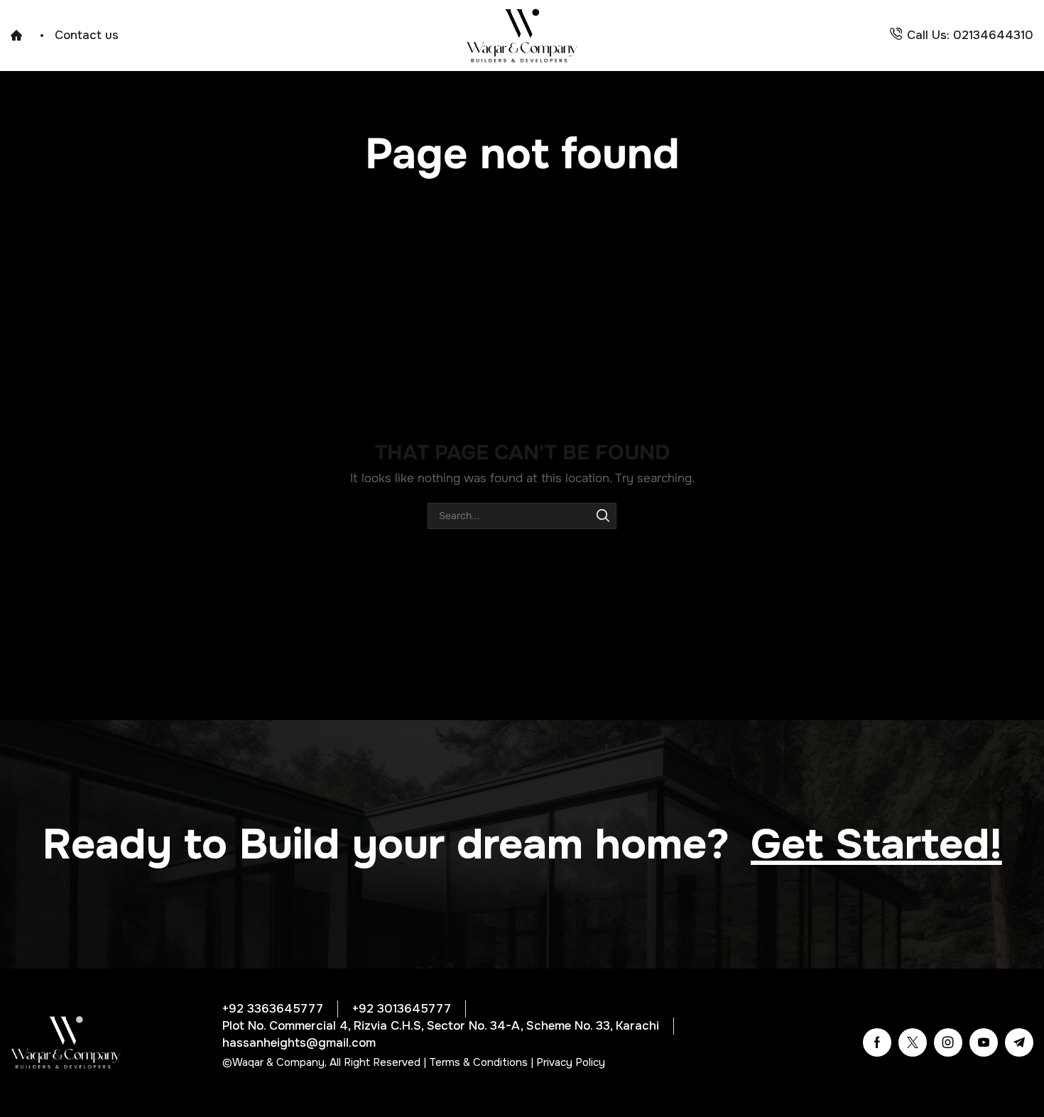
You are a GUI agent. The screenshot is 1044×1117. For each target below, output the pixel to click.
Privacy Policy (570, 1062)
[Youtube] (983, 1042)
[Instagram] (948, 1042)
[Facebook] (877, 1042)
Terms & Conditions (478, 1062)
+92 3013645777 (401, 1008)
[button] (876, 844)
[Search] (603, 516)
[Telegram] (1019, 1042)
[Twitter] (912, 1042)
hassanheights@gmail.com (299, 1042)
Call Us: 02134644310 (970, 35)
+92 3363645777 (272, 1008)
